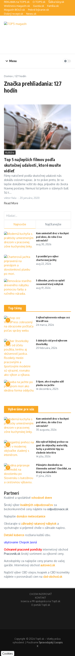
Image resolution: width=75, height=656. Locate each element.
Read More (11, 203)
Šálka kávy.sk (56, 1)
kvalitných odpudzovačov (36, 505)
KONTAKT (40, 597)
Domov (8, 76)
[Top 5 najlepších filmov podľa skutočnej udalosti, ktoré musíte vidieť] (37, 126)
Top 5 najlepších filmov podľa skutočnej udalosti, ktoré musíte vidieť (32, 165)
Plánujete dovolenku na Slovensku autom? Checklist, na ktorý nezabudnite (53, 468)
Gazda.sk (38, 5)
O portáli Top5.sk (40, 604)
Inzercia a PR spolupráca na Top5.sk (40, 601)
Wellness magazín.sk (17, 5)
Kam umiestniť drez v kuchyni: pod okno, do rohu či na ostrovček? (52, 237)
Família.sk (53, 5)
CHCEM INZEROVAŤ (40, 594)
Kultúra (9, 152)
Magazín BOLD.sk (14, 9)
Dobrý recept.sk (13, 13)
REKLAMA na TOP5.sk (17, 1)
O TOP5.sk (39, 1)
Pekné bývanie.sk (38, 9)
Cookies (7, 653)
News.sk (31, 13)
